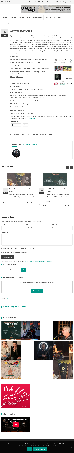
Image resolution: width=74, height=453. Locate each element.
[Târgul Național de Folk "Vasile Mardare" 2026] (11, 369)
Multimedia (58, 17)
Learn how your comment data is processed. (38, 261)
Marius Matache (47, 134)
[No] (72, 447)
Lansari (48, 17)
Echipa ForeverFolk (44, 2)
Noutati (22, 134)
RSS (7, 298)
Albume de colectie (9, 17)
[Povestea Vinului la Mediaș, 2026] (63, 369)
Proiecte (27, 23)
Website (54, 224)
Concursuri (37, 17)
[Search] (23, 270)
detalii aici (32, 118)
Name (3, 224)
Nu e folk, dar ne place (10, 23)
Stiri (37, 23)
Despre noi (32, 2)
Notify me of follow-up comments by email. (19, 249)
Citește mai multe (40, 449)
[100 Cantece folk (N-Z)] (11, 350)
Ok (29, 449)
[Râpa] (30, 330)
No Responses (34, 134)
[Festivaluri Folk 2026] (63, 350)
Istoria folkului (56, 2)
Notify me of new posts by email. (15, 253)
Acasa (25, 2)
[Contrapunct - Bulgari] (43, 350)
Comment (5, 232)
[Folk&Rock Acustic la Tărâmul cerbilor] (11, 330)
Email (28, 224)
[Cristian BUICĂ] (63, 330)
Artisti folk (23, 17)
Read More (30, 203)
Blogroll (65, 2)
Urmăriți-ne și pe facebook (14, 307)
